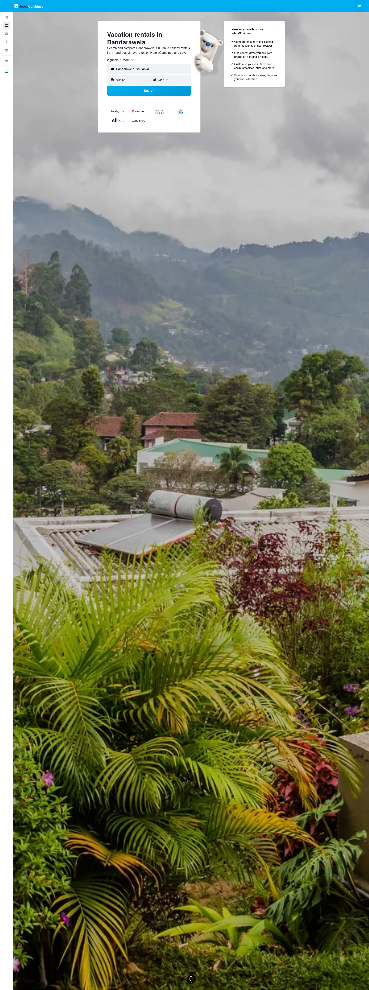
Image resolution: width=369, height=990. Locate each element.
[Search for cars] (7, 34)
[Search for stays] (7, 26)
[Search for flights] (7, 18)
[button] (6, 6)
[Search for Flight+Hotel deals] (7, 42)
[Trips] (7, 61)
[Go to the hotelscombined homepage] (29, 6)
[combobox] (120, 60)
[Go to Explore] (7, 50)
